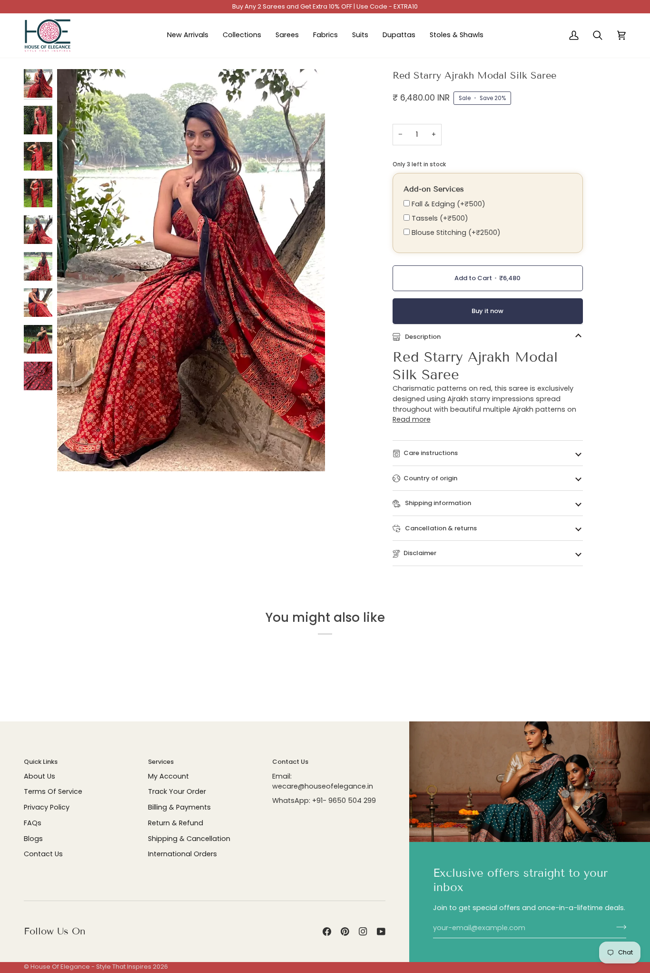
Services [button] (161, 761)
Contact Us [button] (290, 761)
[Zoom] (75, 453)
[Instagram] (363, 931)
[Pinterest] (345, 931)
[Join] (618, 926)
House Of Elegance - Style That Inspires (90, 966)
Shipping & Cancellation (189, 838)
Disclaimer (420, 552)
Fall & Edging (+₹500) (447, 204)
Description (422, 336)
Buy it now (487, 310)
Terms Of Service (53, 791)
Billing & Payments (179, 807)
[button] (242, 35)
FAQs (32, 823)
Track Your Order (177, 791)
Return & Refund (175, 823)
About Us (39, 776)
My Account (168, 776)
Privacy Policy (46, 807)
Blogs (33, 838)
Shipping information (437, 502)
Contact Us (43, 854)
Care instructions (431, 452)
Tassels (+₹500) (439, 218)
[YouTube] (381, 931)
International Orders (182, 854)
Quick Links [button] (41, 761)
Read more (412, 419)
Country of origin (430, 478)
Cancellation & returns (440, 528)
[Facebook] (327, 931)
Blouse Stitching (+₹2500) (455, 232)
